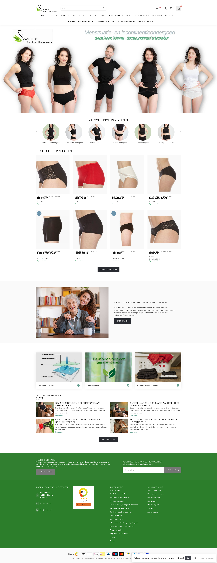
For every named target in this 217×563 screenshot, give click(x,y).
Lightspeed (116, 558)
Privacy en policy (116, 530)
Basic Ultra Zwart (158, 198)
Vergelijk (150, 508)
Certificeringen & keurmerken (120, 512)
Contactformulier (116, 516)
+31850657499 (45, 503)
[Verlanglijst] (171, 8)
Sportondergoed (141, 16)
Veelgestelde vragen (70, 16)
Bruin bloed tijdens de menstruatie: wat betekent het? (77, 404)
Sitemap (113, 537)
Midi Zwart (42, 198)
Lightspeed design (127, 558)
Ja (188, 558)
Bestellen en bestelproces (119, 497)
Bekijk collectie (107, 269)
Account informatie (154, 490)
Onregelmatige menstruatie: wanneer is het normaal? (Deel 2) (154, 404)
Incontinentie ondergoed (163, 16)
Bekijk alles (107, 439)
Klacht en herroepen (117, 501)
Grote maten (69, 22)
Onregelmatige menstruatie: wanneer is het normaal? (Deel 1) (79, 420)
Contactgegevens (116, 519)
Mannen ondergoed (106, 22)
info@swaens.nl (46, 510)
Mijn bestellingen (153, 497)
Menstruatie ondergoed (120, 16)
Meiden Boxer (81, 253)
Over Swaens (123, 321)
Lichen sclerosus (145, 22)
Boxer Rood (80, 198)
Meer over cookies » (207, 558)
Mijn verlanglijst (153, 505)
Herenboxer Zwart (46, 253)
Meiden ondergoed (86, 22)
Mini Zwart (154, 253)
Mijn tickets (151, 501)
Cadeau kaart (164, 2)
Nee (196, 558)
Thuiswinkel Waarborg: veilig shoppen (124, 523)
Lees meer (59, 415)
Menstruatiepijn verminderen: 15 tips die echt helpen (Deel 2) (155, 420)
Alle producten (152, 512)
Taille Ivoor (118, 198)
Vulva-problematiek (126, 22)
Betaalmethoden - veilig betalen (121, 526)
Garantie (113, 541)
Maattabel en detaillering (94, 16)
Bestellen (52, 16)
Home (42, 16)
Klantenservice (176, 2)
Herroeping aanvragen (155, 494)
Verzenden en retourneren (119, 508)
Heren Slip (117, 253)
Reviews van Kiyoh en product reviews (124, 505)
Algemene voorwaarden (119, 534)
